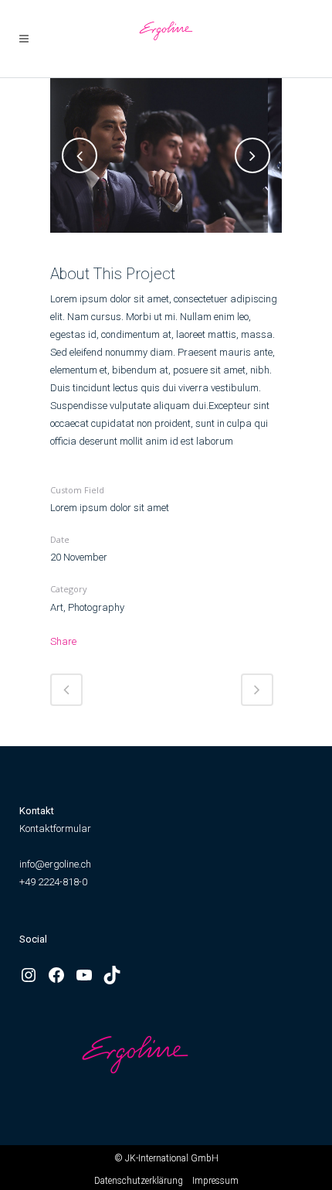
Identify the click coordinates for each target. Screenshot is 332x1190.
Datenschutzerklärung (138, 1180)
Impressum (215, 1180)
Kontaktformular (55, 828)
